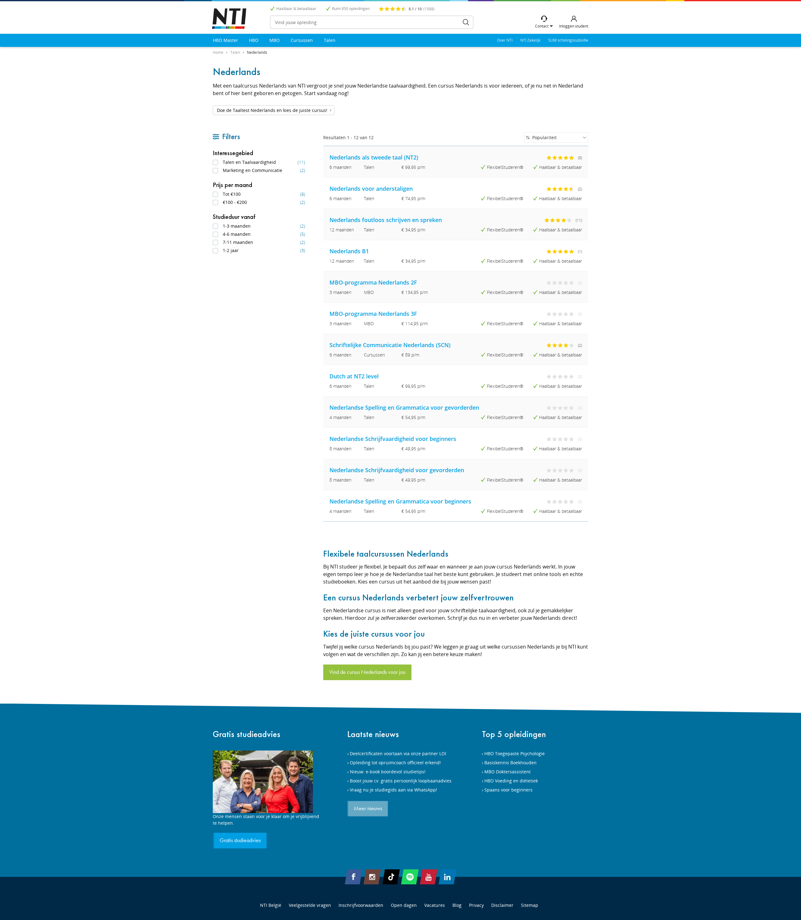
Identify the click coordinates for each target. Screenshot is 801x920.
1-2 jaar (264, 250)
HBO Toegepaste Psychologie (514, 753)
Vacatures (434, 905)
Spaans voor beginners (508, 790)
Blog (457, 905)
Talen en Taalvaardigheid (264, 162)
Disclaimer (502, 905)
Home (218, 52)
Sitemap (529, 905)
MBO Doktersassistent (507, 772)
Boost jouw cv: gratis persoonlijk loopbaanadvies (401, 781)
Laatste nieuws (373, 734)
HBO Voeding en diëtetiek (511, 781)
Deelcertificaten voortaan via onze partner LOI (398, 753)
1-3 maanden (264, 226)
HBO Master (225, 40)
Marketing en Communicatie (264, 170)
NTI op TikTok (391, 876)
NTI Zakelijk (530, 40)
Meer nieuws (368, 808)
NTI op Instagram (372, 876)
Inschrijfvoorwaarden (361, 905)
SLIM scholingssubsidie (568, 40)
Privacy (476, 905)
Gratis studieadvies (246, 734)
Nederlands (257, 52)
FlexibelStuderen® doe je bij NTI (229, 18)
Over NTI (505, 40)
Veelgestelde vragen (310, 905)
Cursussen (302, 40)
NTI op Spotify (410, 876)
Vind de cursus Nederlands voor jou (367, 672)
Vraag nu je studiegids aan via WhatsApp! (393, 790)
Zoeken (465, 22)
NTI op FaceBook (353, 876)
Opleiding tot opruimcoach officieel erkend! (395, 763)
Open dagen (404, 905)
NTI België (270, 905)
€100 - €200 (264, 202)
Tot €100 (264, 194)
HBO (253, 40)
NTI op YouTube (428, 876)
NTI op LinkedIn (447, 876)
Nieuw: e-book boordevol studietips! (388, 772)
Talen (329, 40)
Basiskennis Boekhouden (510, 763)
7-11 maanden (264, 242)
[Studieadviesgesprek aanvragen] (266, 782)
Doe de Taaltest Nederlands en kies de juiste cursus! (272, 110)
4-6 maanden (264, 234)
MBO (274, 40)
